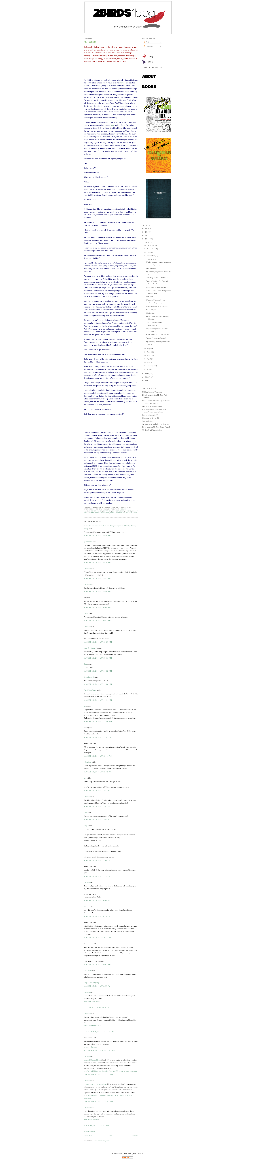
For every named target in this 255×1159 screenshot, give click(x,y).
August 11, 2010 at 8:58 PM (97, 916)
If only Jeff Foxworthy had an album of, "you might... (156, 301)
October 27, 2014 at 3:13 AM (98, 1007)
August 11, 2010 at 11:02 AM (98, 671)
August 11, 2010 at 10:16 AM (98, 658)
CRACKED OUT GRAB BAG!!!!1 (158, 334)
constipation (96, 511)
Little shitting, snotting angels (157, 287)
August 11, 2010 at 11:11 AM (98, 700)
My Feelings (90, 41)
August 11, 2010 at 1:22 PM (97, 790)
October (150, 252)
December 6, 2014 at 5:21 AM (98, 1074)
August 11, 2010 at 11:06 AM (98, 684)
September (151, 255)
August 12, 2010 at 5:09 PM (97, 986)
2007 (147, 380)
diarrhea (107, 511)
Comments (149, 46)
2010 (147, 242)
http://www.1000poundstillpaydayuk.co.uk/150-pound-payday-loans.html (110, 1071)
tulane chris (131, 513)
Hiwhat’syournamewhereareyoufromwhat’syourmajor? (158, 263)
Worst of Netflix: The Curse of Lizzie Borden (157, 282)
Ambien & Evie (147, 421)
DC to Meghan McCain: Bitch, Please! (156, 427)
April (149, 359)
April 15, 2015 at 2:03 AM (96, 1125)
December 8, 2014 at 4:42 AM (98, 1101)
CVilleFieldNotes (90, 690)
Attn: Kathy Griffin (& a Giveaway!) (154, 323)
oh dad (128, 511)
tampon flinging (117, 513)
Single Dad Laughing (91, 982)
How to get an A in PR (150, 415)
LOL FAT (149, 296)
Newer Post (88, 1135)
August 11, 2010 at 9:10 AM (97, 607)
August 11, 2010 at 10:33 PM (98, 937)
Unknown (87, 568)
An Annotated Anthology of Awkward (155, 424)
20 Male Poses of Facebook (152, 392)
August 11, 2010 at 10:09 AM (98, 642)
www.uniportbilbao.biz (92, 1025)
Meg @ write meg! (90, 648)
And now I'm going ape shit (152, 406)
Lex (85, 778)
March (149, 362)
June (149, 352)
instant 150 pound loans (92, 1060)
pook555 (87, 906)
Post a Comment (89, 1131)
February (150, 365)
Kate (85, 664)
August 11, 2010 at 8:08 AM (97, 562)
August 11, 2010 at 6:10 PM (97, 900)
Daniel (86, 613)
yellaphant (87, 762)
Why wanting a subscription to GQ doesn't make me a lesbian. (154, 410)
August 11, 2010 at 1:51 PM (97, 819)
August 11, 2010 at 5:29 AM (97, 535)
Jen (85, 706)
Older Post (134, 1135)
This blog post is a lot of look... (157, 277)
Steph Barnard (89, 677)
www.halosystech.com (91, 1001)
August (150, 259)
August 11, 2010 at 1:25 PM (97, 806)
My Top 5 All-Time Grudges (152, 430)
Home (111, 1135)
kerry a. (86, 825)
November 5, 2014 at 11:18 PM (99, 1032)
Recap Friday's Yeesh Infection (157, 306)
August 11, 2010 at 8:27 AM (97, 578)
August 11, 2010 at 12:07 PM (98, 737)
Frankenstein (151, 268)
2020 (147, 228)
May (149, 355)
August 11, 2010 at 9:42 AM (97, 620)
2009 (147, 373)
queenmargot (88, 541)
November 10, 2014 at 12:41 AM (99, 1050)
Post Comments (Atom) (102, 1140)
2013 (147, 232)
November (151, 249)
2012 (147, 235)
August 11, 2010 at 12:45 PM (98, 772)
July (148, 348)
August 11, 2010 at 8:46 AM (97, 591)
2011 (147, 239)
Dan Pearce (88, 970)
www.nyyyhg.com (90, 1047)
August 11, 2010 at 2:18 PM (97, 860)
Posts (147, 42)
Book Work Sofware (91, 1119)
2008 (147, 377)
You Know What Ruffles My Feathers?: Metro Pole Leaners (156, 401)
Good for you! (151, 309)
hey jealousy (118, 511)
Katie (86, 812)
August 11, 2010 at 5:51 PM (97, 876)
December (151, 245)
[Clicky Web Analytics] (127, 1158)
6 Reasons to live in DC (150, 418)
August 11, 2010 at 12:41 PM (98, 756)
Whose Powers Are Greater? (156, 338)
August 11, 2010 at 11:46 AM (98, 721)
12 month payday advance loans (95, 1084)
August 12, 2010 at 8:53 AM (97, 964)
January (150, 369)
